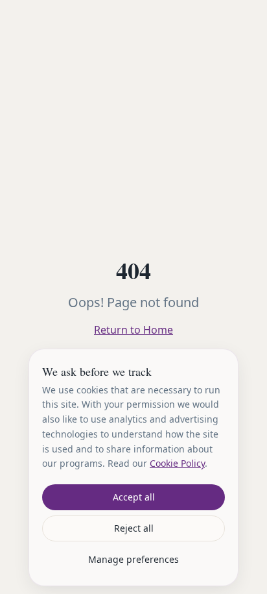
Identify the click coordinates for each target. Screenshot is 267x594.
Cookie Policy (177, 463)
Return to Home (133, 330)
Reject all (134, 528)
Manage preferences (133, 559)
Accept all (134, 497)
